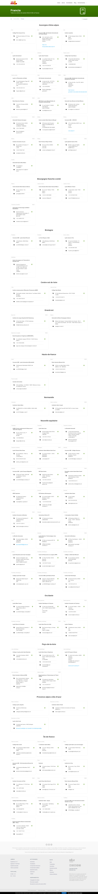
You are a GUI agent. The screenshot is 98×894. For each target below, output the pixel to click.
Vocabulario (32, 863)
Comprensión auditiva (34, 867)
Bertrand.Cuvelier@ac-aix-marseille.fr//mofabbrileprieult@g (28, 728)
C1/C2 (14, 876)
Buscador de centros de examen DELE (38, 884)
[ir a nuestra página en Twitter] (73, 865)
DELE (51, 862)
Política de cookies (41, 890)
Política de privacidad (32, 890)
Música (51, 870)
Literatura (52, 872)
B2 (11, 876)
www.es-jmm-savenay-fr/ (73, 665)
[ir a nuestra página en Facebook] (70, 865)
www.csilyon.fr (71, 130)
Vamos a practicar (14, 867)
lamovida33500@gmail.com (22, 544)
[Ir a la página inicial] (12, 19)
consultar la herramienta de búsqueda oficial (72, 849)
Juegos (31, 873)
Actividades (69, 2)
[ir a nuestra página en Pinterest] (75, 865)
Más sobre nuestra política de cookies (75, 892)
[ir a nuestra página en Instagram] (77, 865)
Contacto (68, 890)
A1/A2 (12, 874)
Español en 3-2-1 (14, 861)
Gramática (32, 861)
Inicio (58, 2)
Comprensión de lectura (35, 865)
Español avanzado (14, 865)
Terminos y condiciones (51, 890)
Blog (75, 2)
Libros (63, 2)
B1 (15, 874)
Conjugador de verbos (34, 880)
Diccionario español (34, 882)
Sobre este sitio (62, 890)
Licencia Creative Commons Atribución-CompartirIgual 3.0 (60, 852)
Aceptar (64, 892)
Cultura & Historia (53, 874)
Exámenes (32, 871)
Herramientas (81, 2)
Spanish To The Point (15, 863)
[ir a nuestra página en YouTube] (80, 865)
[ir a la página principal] (14, 2)
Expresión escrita (33, 869)
